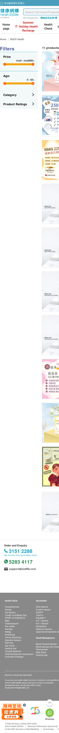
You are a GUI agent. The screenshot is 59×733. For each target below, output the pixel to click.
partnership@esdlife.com (20, 687)
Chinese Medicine (13, 651)
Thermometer (42, 649)
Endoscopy (10, 634)
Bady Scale (41, 652)
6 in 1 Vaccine (42, 623)
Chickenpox (41, 626)
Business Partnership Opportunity (43, 726)
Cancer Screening (13, 637)
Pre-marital (10, 626)
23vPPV (39, 612)
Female (8, 609)
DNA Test (9, 642)
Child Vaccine (42, 606)
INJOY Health (17, 39)
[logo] (9, 18)
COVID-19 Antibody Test (15, 615)
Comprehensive (12, 606)
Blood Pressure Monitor (46, 643)
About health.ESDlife (14, 726)
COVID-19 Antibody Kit (15, 617)
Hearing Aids (42, 655)
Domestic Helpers (13, 640)
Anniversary (48, 729)
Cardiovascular (12, 623)
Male (7, 620)
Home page (6, 26)
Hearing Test (10, 648)
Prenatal (8, 629)
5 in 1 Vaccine (42, 620)
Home (3, 39)
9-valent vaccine (43, 609)
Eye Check (10, 645)
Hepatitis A (41, 617)
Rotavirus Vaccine (44, 629)
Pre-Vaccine (10, 612)
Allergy (8, 631)
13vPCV (39, 615)
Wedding (35, 729)
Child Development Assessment (19, 654)
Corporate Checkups (14, 656)
